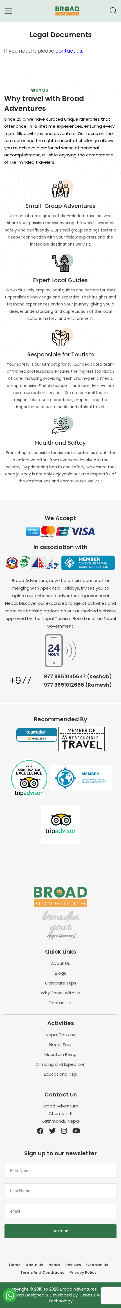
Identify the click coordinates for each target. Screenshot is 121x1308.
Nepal (54, 1264)
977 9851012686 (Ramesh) (78, 684)
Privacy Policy (83, 1272)
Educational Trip (60, 1074)
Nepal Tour (60, 1045)
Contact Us (60, 1003)
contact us (68, 51)
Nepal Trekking (61, 1035)
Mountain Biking (60, 1054)
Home (15, 1264)
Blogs (60, 973)
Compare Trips (60, 983)
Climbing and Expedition (60, 1064)
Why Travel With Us (60, 993)
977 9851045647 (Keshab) (78, 676)
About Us (60, 963)
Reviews (73, 1264)
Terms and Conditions (42, 1272)
